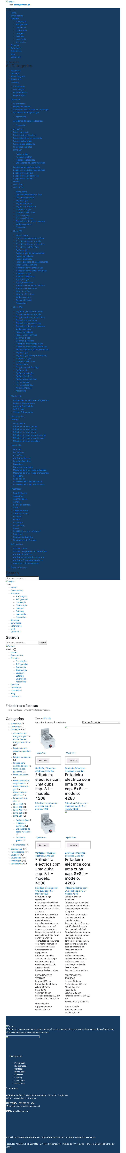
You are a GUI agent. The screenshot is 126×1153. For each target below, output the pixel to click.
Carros (16, 507)
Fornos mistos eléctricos (24, 135)
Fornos (16, 181)
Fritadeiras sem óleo (22, 147)
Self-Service (18, 409)
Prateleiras (18, 534)
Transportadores (18, 567)
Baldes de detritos (21, 505)
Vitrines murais (20, 548)
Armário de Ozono (21, 458)
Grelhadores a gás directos (28, 323)
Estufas (16, 519)
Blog (13, 629)
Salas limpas (19, 479)
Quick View (41, 753)
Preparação (16, 489)
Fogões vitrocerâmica (26, 206)
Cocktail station (20, 513)
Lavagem (15, 419)
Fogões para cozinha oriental (26, 167)
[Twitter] (11, 1119)
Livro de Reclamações (50, 1144)
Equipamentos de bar (23, 173)
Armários (17, 502)
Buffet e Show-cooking (24, 403)
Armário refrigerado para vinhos (28, 560)
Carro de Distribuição (23, 406)
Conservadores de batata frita (30, 238)
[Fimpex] (10, 1)
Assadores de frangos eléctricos (28, 121)
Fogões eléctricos (24, 203)
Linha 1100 (18, 184)
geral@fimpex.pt (22, 4)
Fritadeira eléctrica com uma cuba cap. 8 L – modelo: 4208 (46, 806)
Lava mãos (18, 522)
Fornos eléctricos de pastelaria (27, 138)
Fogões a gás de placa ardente (30, 253)
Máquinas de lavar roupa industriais (29, 470)
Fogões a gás (22, 200)
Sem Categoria (18, 76)
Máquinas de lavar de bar (25, 429)
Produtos (15, 593)
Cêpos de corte (20, 510)
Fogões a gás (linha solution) (29, 311)
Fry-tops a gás (22, 215)
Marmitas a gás (23, 338)
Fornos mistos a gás (22, 141)
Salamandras (19, 103)
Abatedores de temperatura (26, 563)
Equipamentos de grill (23, 178)
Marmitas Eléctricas (25, 294)
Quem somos (17, 590)
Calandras (18, 464)
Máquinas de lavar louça (24, 432)
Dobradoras (18, 452)
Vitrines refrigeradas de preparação (29, 551)
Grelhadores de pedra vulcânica (30, 163)
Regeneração (19, 95)
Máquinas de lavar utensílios (26, 441)
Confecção (21, 602)
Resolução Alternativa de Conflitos (22, 1144)
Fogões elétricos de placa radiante (32, 262)
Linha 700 (17, 231)
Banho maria (21, 191)
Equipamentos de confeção (26, 176)
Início (10, 710)
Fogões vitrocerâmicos (26, 265)
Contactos (15, 631)
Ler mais (43, 760)
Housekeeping (17, 416)
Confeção (15, 99)
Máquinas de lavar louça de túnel (28, 438)
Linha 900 (17, 307)
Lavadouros (18, 525)
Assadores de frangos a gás (26, 112)
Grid (45, 718)
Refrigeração (17, 544)
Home (13, 587)
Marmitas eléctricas (25, 341)
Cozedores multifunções (27, 247)
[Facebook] (11, 1116)
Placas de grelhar (24, 157)
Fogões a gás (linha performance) (31, 355)
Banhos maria (22, 235)
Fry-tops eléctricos (24, 218)
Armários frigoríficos (22, 554)
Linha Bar (15, 73)
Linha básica (19, 423)
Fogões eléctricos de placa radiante (32, 349)
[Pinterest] (11, 1122)
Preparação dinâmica (23, 537)
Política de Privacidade (73, 1144)
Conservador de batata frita (29, 194)
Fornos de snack (20, 132)
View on (39, 718)
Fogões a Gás (22, 154)
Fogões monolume (21, 106)
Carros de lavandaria (23, 467)
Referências (16, 626)
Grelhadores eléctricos (26, 288)
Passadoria (18, 476)
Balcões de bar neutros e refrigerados (30, 400)
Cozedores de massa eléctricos (30, 244)
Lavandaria (16, 445)
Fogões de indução (24, 256)
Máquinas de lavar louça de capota (29, 435)
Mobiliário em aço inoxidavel (26, 531)
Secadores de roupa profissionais (28, 484)
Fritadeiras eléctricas (25, 160)
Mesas (16, 528)
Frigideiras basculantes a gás (29, 267)
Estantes (17, 516)
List (49, 718)
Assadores (15, 70)
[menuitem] (13, 13)
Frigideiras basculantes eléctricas (31, 270)
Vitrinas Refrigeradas (23, 412)
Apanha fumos (20, 499)
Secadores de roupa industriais (27, 481)
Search (123, 2)
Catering (15, 82)
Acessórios (16, 79)
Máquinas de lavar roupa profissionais (31, 473)
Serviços (15, 620)
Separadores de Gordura (24, 540)
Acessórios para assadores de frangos (31, 109)
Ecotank (17, 449)
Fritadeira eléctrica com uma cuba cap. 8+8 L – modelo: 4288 (76, 806)
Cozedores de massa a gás (28, 241)
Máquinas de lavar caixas (25, 426)
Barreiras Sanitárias (22, 461)
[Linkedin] (11, 1124)
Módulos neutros (23, 224)
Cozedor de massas (25, 197)
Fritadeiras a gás (23, 209)
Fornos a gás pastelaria (24, 144)
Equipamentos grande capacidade (29, 170)
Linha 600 (17, 187)
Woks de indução (24, 300)
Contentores (19, 86)
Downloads (16, 623)
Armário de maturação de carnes (28, 557)
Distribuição (18, 89)
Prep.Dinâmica (20, 493)
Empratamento (20, 92)
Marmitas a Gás (23, 291)
